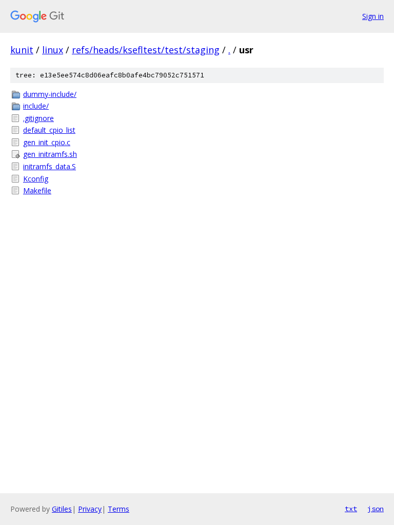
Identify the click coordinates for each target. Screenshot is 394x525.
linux (52, 50)
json (375, 508)
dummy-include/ (49, 94)
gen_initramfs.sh (50, 154)
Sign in (373, 16)
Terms (118, 509)
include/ (36, 106)
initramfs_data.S (49, 166)
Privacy (90, 509)
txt (351, 508)
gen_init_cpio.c (46, 142)
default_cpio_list (49, 130)
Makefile (37, 190)
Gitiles (62, 509)
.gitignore (38, 118)
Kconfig (35, 179)
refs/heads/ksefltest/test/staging (146, 50)
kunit (21, 50)
